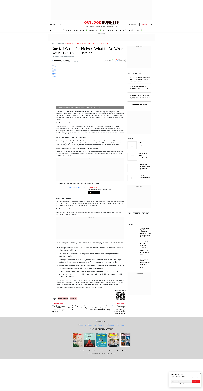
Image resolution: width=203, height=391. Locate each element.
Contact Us (92, 342)
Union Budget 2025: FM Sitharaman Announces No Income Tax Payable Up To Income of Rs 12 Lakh (144, 248)
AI (116, 30)
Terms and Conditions (106, 342)
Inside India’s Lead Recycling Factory (145, 176)
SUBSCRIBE (145, 24)
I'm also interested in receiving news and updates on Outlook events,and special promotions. (187, 384)
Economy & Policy (94, 30)
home (53, 44)
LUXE (115, 26)
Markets (75, 30)
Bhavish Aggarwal (63, 259)
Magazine (68, 30)
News (113, 30)
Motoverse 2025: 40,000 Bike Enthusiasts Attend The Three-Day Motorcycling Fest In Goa (145, 232)
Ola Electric (73, 259)
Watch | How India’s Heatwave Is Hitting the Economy (145, 167)
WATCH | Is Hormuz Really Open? (142, 144)
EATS (104, 26)
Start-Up (121, 30)
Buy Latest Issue (134, 24)
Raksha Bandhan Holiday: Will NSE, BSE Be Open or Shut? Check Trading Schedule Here (140, 97)
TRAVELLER (99, 26)
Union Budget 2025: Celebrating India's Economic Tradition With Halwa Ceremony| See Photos (145, 263)
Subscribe (195, 381)
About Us (83, 342)
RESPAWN (110, 26)
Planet (130, 30)
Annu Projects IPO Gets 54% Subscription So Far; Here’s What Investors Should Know (139, 88)
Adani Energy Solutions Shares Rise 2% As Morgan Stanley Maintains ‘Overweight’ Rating (140, 79)
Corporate (82, 30)
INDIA (87, 26)
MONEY (92, 26)
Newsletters (107, 30)
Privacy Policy (121, 342)
